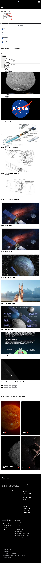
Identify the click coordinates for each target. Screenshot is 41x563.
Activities (6, 69)
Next (15, 386)
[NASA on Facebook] (3, 520)
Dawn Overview (20, 25)
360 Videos (7, 66)
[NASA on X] (7, 520)
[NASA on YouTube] (10, 520)
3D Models (7, 67)
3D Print (6, 62)
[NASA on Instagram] (5, 520)
